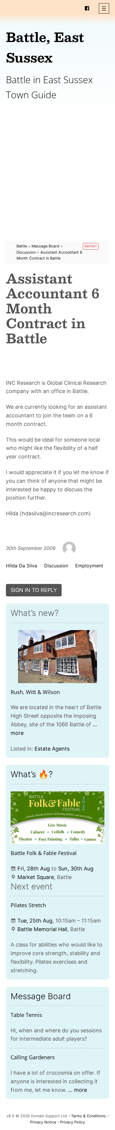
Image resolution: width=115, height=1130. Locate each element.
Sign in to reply (34, 590)
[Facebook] (87, 8)
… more (77, 1090)
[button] (104, 8)
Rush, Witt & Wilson (35, 692)
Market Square (35, 877)
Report (91, 246)
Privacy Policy (72, 1122)
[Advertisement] (57, 183)
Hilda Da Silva (21, 566)
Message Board (41, 996)
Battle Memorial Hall (42, 929)
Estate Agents (52, 749)
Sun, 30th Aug (75, 868)
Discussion (56, 566)
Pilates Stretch (28, 905)
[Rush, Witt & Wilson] (57, 656)
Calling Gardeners (33, 1057)
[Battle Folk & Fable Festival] (57, 817)
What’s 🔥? (32, 774)
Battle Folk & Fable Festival (44, 853)
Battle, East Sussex (45, 47)
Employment (89, 566)
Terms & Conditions (88, 1116)
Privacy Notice (43, 1122)
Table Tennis (26, 1014)
